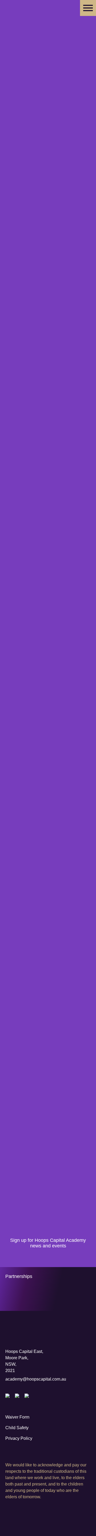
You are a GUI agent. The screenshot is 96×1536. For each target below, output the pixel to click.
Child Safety (17, 1427)
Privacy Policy (18, 1438)
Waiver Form (17, 1417)
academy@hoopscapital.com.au (35, 1379)
